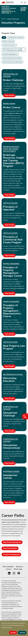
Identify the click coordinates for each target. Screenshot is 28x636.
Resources (19, 567)
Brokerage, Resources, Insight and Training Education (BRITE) (13, 49)
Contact (8, 569)
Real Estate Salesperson (12, 542)
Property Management (10, 54)
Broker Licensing (8, 41)
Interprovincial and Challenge (12, 62)
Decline (22, 633)
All (4, 37)
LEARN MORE (23, 9)
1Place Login (18, 569)
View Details (9, 95)
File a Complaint (8, 567)
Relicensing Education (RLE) (12, 58)
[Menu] (24, 2)
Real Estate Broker (10, 548)
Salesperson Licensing (15, 37)
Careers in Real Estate (13, 19)
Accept (13, 633)
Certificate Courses (9, 45)
